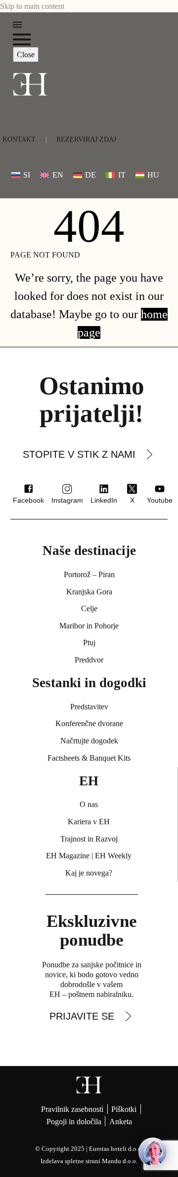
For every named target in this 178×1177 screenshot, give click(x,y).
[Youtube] (160, 489)
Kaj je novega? (88, 873)
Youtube (160, 500)
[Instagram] (67, 489)
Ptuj (89, 642)
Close (26, 54)
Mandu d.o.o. (119, 1161)
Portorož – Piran (89, 574)
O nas (89, 804)
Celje (89, 608)
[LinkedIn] (104, 489)
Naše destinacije (89, 550)
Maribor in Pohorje (89, 626)
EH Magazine (67, 855)
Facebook (28, 500)
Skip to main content (32, 6)
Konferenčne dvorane (89, 723)
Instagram (67, 500)
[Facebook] (29, 489)
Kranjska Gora (89, 592)
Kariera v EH (89, 821)
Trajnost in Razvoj (89, 839)
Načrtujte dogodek (89, 740)
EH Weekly (113, 855)
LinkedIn (103, 500)
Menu (17, 24)
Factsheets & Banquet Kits (89, 758)
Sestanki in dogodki (89, 682)
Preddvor (89, 660)
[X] (132, 489)
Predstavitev (89, 706)
